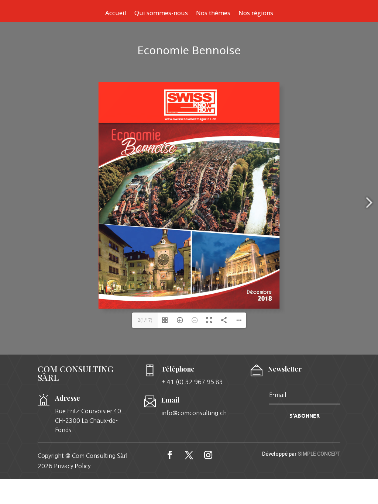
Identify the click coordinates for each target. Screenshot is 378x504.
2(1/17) (145, 320)
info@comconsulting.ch (194, 413)
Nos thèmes (213, 13)
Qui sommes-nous (161, 13)
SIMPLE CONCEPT (319, 454)
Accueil (115, 13)
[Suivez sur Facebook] (170, 455)
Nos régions (255, 13)
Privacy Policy (72, 466)
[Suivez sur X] (189, 455)
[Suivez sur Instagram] (208, 455)
